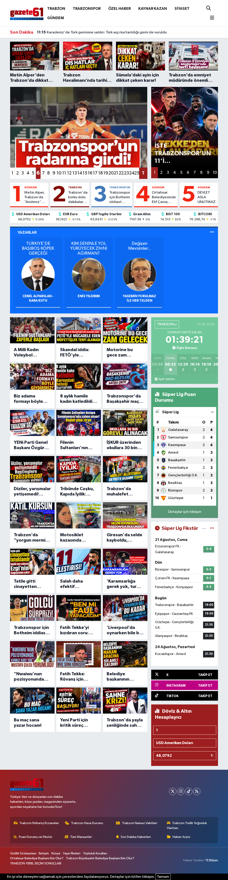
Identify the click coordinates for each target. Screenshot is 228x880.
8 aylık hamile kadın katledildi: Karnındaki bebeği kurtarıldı (77, 399)
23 (126, 173)
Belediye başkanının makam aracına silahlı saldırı (122, 677)
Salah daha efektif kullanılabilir (72, 584)
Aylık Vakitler (166, 379)
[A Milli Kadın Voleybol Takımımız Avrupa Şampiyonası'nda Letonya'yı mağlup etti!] (32, 330)
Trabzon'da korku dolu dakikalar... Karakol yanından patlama (78, 198)
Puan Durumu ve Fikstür (35, 837)
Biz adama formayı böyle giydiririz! (28, 399)
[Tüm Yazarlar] (212, 232)
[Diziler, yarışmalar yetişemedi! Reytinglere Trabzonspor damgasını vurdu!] (32, 469)
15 (85, 173)
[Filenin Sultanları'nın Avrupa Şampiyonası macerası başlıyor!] (78, 423)
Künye (55, 853)
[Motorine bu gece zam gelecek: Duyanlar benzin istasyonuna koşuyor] (125, 330)
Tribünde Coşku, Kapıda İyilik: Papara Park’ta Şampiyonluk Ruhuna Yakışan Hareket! (77, 492)
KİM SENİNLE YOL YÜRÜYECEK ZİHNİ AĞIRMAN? (88, 248)
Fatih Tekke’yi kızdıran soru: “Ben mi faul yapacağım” (74, 630)
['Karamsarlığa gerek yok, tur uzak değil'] (125, 562)
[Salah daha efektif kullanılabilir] (78, 562)
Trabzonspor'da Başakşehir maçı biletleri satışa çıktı (124, 399)
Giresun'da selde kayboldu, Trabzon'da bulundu (124, 538)
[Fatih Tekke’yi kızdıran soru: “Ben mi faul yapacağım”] (78, 608)
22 (121, 173)
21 (116, 173)
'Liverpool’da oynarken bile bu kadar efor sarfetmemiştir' (124, 630)
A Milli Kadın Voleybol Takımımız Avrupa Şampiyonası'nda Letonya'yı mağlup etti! (32, 353)
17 (95, 173)
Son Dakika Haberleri (136, 837)
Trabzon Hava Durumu (87, 823)
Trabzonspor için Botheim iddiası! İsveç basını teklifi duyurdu (119, 198)
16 (90, 173)
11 (64, 173)
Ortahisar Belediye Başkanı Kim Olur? (36, 858)
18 (100, 173)
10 (59, 173)
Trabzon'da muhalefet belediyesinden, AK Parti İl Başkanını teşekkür (124, 492)
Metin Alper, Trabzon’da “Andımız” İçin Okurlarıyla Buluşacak (34, 198)
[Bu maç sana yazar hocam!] (32, 701)
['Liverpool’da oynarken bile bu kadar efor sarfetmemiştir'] (125, 608)
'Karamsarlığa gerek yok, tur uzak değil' (121, 584)
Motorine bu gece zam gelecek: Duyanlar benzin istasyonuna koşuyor (123, 353)
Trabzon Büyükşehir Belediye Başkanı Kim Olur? (100, 858)
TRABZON (56, 8)
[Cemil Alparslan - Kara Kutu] (38, 274)
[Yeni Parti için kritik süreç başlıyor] (78, 701)
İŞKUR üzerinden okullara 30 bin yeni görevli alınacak (124, 445)
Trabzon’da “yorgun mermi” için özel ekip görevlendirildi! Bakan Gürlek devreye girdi (31, 538)
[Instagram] (180, 791)
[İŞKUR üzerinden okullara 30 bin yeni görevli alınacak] (125, 423)
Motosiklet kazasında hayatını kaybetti (78, 538)
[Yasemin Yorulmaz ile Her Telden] (139, 274)
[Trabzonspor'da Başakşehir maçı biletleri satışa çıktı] (125, 377)
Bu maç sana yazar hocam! (28, 723)
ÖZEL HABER (119, 8)
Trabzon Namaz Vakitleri (139, 823)
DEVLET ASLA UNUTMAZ (206, 197)
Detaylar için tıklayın (184, 512)
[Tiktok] (188, 791)
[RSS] (196, 791)
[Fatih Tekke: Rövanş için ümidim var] (78, 654)
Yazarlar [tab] (27, 232)
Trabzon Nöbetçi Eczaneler (39, 823)
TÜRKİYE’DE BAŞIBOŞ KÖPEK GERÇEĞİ (38, 248)
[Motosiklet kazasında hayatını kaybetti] (78, 515)
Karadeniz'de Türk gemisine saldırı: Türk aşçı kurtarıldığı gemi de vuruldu (102, 32)
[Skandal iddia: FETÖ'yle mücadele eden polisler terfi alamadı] (78, 330)
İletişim (44, 853)
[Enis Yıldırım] (88, 274)
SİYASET (182, 8)
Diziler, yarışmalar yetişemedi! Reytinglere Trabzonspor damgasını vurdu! (32, 492)
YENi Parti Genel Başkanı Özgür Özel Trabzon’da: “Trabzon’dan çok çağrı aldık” (32, 445)
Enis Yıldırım (89, 296)
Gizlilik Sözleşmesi (23, 853)
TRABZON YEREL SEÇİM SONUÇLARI (35, 863)
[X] (172, 791)
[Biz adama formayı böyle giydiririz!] (32, 377)
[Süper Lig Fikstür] (212, 528)
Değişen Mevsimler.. (139, 246)
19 (105, 173)
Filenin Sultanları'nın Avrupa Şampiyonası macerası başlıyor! (74, 445)
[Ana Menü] (210, 18)
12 (69, 173)
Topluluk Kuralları (95, 853)
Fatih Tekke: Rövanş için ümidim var (72, 677)
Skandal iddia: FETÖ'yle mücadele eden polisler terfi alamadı (76, 353)
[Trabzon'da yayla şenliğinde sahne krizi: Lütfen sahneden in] (125, 701)
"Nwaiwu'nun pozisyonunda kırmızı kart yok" (31, 677)
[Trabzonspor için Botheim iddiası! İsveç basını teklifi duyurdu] (32, 608)
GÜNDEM (55, 18)
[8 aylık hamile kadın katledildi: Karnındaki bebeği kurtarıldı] (78, 377)
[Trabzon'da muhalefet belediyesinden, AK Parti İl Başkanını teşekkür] (125, 469)
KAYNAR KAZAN (152, 8)
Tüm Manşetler (81, 837)
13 (74, 173)
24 (131, 173)
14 (79, 173)
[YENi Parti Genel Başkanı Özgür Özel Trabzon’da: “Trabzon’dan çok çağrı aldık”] (32, 423)
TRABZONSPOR (87, 8)
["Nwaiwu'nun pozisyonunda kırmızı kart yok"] (32, 654)
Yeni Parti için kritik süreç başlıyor (74, 723)
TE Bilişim (211, 860)
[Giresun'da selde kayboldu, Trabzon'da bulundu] (125, 515)
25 (136, 173)
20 (110, 173)
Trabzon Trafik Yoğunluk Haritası (187, 825)
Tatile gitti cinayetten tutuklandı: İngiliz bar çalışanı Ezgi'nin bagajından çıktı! (32, 584)
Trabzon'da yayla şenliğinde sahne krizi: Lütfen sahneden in (125, 723)
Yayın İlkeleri (71, 853)
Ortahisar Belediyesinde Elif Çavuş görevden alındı (164, 198)
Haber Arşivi (181, 837)
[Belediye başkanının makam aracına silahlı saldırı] (125, 654)
